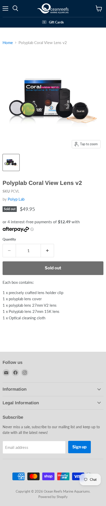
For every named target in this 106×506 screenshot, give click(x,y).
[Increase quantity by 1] (47, 250)
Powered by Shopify (53, 497)
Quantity (9, 239)
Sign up (79, 446)
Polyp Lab (16, 199)
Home (8, 42)
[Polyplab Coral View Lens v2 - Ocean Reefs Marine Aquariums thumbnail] (11, 162)
